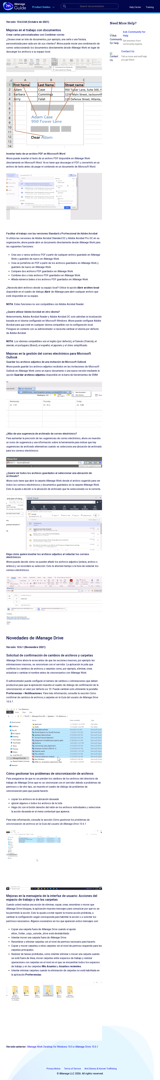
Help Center (135, 7)
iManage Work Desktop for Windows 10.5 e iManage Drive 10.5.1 (62, 1046)
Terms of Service (72, 1068)
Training (150, 7)
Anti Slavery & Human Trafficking (101, 1068)
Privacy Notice (54, 1068)
